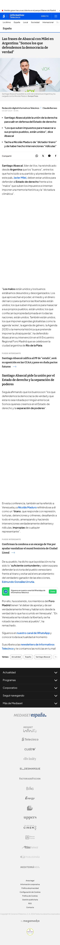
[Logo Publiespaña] (30, 857)
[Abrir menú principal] (55, 16)
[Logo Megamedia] (31, 921)
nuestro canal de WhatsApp (33, 632)
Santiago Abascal (43, 657)
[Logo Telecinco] (30, 739)
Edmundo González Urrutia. (18, 581)
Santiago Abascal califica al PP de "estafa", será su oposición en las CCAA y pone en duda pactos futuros (29, 362)
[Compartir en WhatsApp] (36, 156)
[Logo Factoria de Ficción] (30, 778)
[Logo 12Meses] (30, 837)
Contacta (30, 907)
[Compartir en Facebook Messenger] (49, 156)
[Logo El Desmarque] (30, 769)
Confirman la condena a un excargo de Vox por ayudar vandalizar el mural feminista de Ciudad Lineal (29, 548)
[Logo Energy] (30, 798)
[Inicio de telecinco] (4, 16)
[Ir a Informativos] (16, 16)
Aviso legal (30, 881)
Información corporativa (30, 884)
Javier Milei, (20, 177)
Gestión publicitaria (30, 900)
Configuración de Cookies (30, 892)
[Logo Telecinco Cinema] (30, 827)
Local (25, 22)
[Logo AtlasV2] (30, 847)
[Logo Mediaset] (30, 716)
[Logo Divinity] (30, 758)
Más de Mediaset (13, 703)
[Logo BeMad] (30, 808)
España (17, 22)
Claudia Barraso (50, 108)
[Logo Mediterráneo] (30, 867)
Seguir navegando (13, 695)
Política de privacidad (30, 888)
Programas (9, 680)
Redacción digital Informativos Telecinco (20, 108)
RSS (30, 903)
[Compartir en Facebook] (55, 156)
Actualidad (16, 657)
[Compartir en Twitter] (43, 156)
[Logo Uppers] (30, 817)
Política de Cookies (30, 896)
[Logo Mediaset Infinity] (30, 729)
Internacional (48, 22)
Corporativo (10, 687)
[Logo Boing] (30, 788)
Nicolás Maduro (27, 507)
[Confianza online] (30, 934)
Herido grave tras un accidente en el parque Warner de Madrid (30, 10)
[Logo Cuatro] (30, 749)
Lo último (7, 22)
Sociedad (35, 22)
